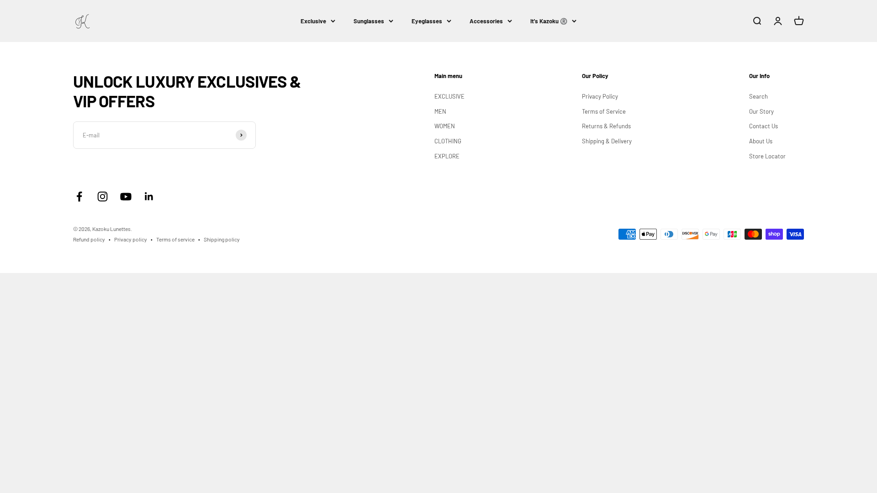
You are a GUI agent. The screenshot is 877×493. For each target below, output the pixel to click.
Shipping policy (222, 239)
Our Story (761, 111)
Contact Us (763, 126)
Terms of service (175, 239)
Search (758, 96)
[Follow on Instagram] (102, 196)
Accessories (486, 21)
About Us (760, 141)
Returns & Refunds (606, 126)
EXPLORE (447, 156)
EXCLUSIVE (449, 96)
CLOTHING (447, 141)
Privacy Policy (600, 96)
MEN (440, 111)
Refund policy (89, 239)
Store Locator (767, 156)
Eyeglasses (427, 21)
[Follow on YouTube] (126, 196)
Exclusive (313, 21)
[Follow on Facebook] (79, 196)
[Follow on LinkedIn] (149, 196)
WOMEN (444, 126)
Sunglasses (369, 21)
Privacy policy (130, 239)
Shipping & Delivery (607, 141)
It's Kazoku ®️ (548, 21)
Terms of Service (604, 111)
